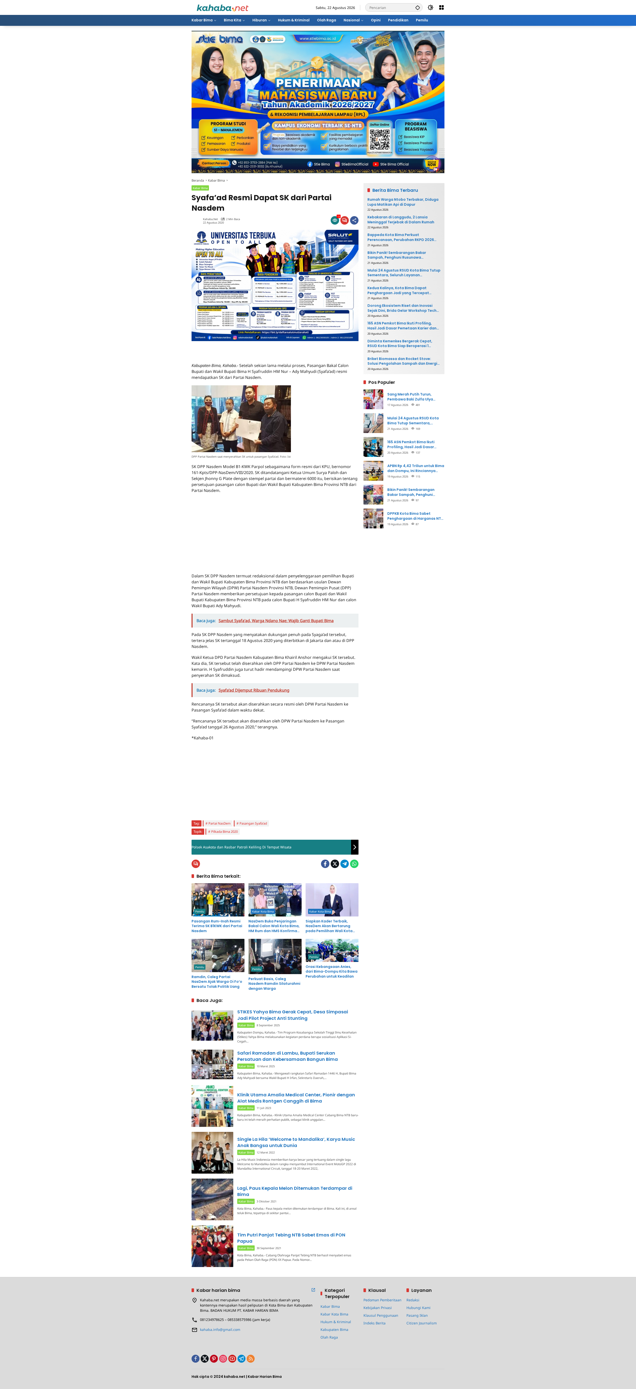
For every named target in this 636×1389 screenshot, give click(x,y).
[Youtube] (232, 1359)
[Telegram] (344, 864)
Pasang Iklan (417, 1315)
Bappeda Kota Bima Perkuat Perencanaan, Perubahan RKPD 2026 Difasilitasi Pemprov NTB (400, 237)
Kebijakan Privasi (377, 1307)
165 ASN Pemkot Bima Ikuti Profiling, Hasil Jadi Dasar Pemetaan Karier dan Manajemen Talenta (402, 326)
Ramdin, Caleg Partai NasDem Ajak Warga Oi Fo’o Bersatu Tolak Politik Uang (217, 982)
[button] (418, 7)
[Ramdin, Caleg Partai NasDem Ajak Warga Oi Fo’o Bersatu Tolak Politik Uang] (218, 955)
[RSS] (251, 1359)
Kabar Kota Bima (263, 911)
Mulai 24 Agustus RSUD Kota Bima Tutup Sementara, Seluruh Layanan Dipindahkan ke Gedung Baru (403, 273)
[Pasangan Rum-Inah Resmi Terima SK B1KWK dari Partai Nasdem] (218, 899)
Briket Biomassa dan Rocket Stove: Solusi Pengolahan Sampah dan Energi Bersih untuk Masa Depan (402, 361)
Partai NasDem (219, 823)
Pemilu (199, 911)
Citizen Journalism (421, 1323)
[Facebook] (325, 864)
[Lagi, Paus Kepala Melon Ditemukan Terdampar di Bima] (212, 1199)
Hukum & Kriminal (335, 1321)
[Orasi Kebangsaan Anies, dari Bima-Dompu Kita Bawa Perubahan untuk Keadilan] (332, 950)
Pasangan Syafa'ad (253, 823)
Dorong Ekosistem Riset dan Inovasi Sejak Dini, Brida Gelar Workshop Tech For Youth (402, 308)
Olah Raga (329, 1337)
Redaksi (412, 1300)
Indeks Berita (374, 1323)
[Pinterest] (214, 1359)
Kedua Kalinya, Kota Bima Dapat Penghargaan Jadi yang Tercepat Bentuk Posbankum (398, 290)
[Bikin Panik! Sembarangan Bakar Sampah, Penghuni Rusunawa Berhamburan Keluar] (373, 495)
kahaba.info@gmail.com (220, 1329)
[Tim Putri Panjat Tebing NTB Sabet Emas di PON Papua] (212, 1246)
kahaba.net (210, 219)
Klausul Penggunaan (380, 1315)
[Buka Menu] (441, 7)
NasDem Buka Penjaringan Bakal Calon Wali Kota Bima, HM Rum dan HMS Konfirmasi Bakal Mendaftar (274, 926)
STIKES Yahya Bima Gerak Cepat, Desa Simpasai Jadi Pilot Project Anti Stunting (292, 1015)
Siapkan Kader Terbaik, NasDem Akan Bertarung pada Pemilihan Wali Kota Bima (329, 926)
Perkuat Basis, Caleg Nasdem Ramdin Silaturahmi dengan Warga (274, 984)
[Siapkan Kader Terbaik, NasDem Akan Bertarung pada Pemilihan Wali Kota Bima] (332, 899)
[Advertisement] (250, 348)
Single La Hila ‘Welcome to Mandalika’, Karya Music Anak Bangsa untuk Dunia (296, 1142)
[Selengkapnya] (313, 1290)
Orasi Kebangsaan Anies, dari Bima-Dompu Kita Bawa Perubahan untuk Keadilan (332, 971)
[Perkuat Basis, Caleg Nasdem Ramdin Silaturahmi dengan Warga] (274, 956)
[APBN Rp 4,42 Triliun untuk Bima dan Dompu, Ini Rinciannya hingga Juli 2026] (373, 471)
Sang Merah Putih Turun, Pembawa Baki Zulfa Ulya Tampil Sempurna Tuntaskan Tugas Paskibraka (413, 397)
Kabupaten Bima (334, 1329)
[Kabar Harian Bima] (223, 7)
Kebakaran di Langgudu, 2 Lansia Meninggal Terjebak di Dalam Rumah (400, 220)
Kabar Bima (200, 188)
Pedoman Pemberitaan (382, 1300)
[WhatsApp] (354, 864)
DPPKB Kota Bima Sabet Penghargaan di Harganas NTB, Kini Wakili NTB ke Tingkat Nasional (415, 516)
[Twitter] (335, 864)
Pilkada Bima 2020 (224, 831)
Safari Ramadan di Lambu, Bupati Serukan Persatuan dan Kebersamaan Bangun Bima (287, 1056)
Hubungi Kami (418, 1307)
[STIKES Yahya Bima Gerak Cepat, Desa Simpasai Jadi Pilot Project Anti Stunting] (212, 1025)
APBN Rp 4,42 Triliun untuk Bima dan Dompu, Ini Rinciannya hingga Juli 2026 (415, 468)
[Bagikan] (354, 220)
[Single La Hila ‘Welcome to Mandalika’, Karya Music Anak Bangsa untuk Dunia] (212, 1153)
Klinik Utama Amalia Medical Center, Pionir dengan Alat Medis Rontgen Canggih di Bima (296, 1098)
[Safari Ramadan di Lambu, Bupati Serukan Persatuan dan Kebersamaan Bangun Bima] (212, 1064)
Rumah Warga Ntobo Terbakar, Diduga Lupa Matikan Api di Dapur (402, 202)
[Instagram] (223, 1359)
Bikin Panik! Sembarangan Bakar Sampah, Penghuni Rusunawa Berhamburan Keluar (396, 255)
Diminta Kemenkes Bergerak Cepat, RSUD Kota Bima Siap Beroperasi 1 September (399, 343)
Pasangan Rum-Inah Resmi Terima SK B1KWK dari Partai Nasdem (217, 926)
